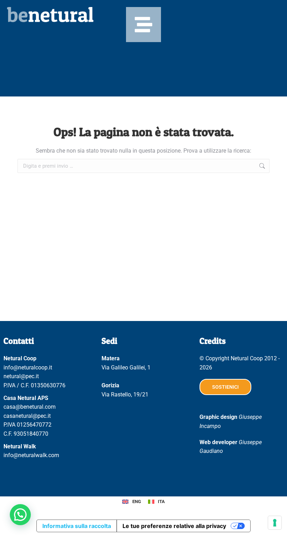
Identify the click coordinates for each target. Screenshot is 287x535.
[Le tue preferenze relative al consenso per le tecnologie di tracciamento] (274, 522)
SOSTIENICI (225, 387)
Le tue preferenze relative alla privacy (174, 525)
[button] (20, 514)
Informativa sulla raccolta (76, 525)
